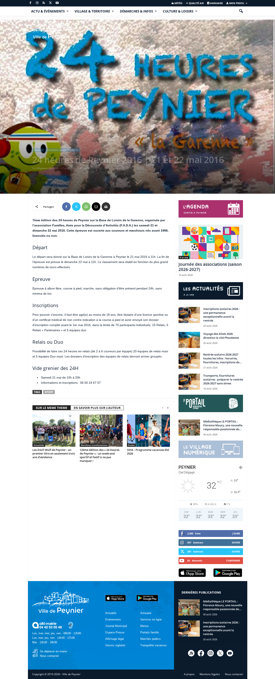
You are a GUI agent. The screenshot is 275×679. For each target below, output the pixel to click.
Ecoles (131, 445)
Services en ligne (151, 619)
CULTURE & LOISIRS (178, 11)
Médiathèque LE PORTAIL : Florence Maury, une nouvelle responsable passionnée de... (222, 425)
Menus (144, 626)
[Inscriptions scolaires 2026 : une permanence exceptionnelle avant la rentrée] (189, 315)
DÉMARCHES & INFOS (136, 11)
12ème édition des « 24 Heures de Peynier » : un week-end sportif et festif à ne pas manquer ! (99, 455)
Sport (49, 392)
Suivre (236, 542)
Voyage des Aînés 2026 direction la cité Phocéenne (221, 336)
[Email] (96, 206)
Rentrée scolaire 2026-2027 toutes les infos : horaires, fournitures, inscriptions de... (222, 358)
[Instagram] (37, 3)
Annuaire (216, 3)
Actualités (39, 445)
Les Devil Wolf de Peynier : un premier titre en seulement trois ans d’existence (53, 453)
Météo (178, 3)
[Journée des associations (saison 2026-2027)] (211, 242)
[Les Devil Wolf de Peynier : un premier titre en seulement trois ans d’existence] (53, 431)
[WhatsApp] (86, 206)
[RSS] (43, 3)
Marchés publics (150, 638)
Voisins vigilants (115, 645)
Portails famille (149, 632)
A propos (189, 674)
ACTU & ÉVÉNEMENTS (48, 11)
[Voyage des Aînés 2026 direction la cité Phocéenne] (189, 340)
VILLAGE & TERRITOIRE (92, 11)
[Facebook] (30, 3)
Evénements (113, 619)
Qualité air (196, 3)
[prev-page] (162, 408)
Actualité (110, 613)
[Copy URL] (116, 206)
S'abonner (233, 560)
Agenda (38, 150)
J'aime (236, 533)
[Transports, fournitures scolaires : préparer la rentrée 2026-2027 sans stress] (189, 382)
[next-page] (168, 408)
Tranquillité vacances (153, 645)
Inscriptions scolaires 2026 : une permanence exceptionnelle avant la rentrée (221, 314)
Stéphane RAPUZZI (47, 168)
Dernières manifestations (62, 150)
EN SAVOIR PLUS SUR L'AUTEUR (97, 408)
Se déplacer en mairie (53, 651)
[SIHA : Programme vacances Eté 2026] (148, 431)
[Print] (106, 206)
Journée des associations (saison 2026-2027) (210, 266)
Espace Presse (114, 632)
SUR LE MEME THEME (51, 408)
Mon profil (236, 3)
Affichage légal (114, 638)
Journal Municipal (116, 626)
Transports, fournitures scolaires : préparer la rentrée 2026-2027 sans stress (223, 379)
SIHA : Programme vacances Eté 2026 (148, 451)
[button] (241, 11)
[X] (50, 3)
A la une (184, 257)
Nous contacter (49, 655)
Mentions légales (210, 674)
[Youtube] (57, 3)
